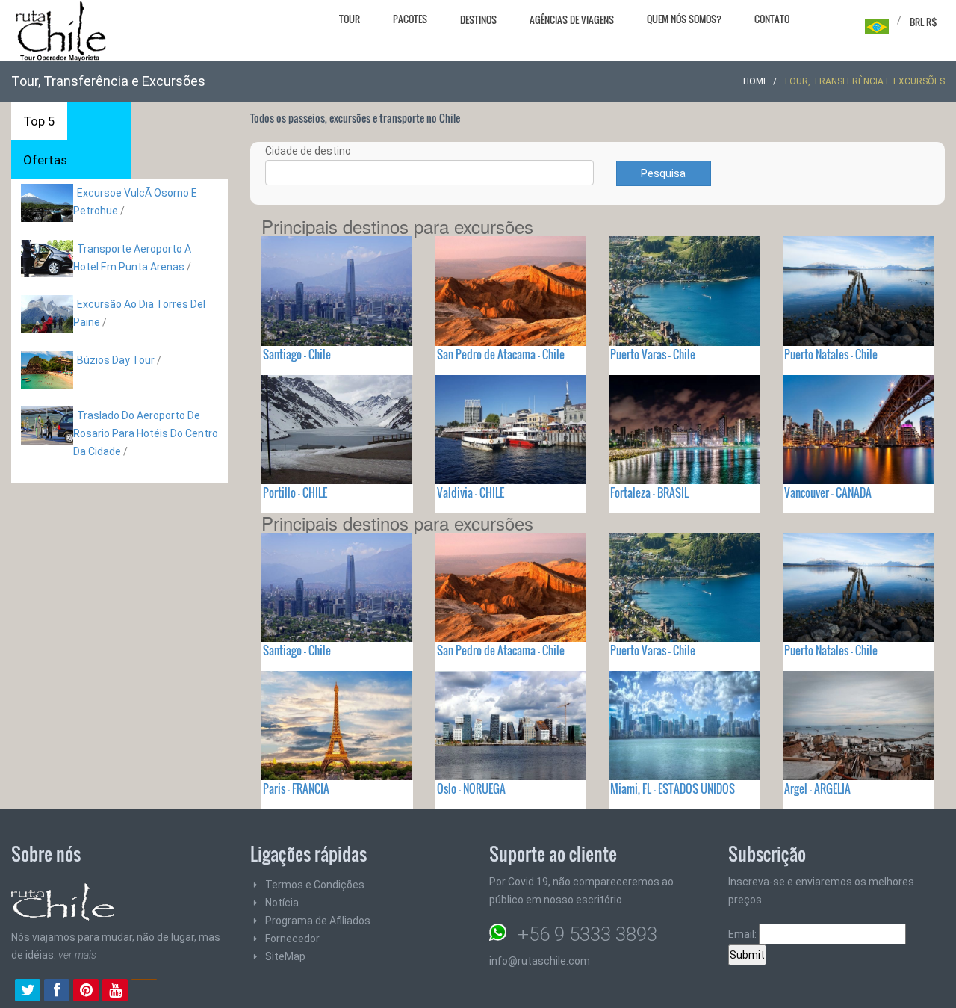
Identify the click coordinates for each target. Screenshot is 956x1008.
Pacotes (410, 18)
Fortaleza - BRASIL (649, 492)
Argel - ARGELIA (817, 788)
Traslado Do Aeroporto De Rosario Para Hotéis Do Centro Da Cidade (145, 433)
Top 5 (39, 121)
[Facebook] (56, 991)
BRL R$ (923, 21)
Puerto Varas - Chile (652, 354)
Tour (349, 18)
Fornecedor (292, 938)
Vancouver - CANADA (828, 492)
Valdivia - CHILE (470, 492)
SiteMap (285, 956)
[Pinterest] (86, 991)
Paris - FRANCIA (296, 788)
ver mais (77, 955)
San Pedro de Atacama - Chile (501, 354)
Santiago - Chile (297, 354)
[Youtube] (115, 991)
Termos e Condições (314, 885)
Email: (743, 934)
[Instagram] (144, 991)
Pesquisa (663, 173)
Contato (771, 18)
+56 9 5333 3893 (587, 934)
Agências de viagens (572, 19)
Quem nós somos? (684, 18)
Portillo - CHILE (295, 492)
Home (756, 81)
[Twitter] (27, 991)
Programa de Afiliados (317, 921)
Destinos (478, 19)
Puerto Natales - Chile (831, 354)
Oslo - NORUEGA (471, 788)
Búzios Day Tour (116, 360)
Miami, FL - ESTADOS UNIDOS (672, 788)
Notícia (282, 903)
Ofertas (45, 159)
